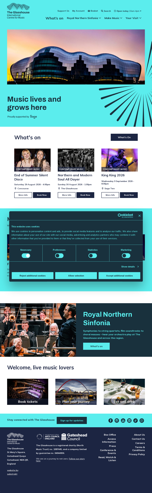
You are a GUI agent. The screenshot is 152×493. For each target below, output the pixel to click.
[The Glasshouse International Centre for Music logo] (18, 11)
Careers (140, 443)
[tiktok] (135, 420)
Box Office (110, 434)
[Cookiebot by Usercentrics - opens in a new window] (120, 216)
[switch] (59, 255)
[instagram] (117, 420)
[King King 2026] (119, 173)
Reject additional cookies (33, 275)
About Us (139, 434)
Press (112, 445)
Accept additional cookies (119, 275)
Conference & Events (108, 452)
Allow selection (76, 275)
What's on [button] (96, 346)
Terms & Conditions (138, 449)
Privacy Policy (137, 454)
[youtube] (123, 420)
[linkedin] (129, 420)
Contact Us (138, 438)
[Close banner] (139, 216)
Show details (128, 266)
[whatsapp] (142, 420)
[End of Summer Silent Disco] (32, 173)
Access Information (109, 440)
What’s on (54, 18)
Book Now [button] (42, 195)
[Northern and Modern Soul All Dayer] (76, 173)
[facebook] (110, 420)
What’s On (124, 137)
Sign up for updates (71, 420)
